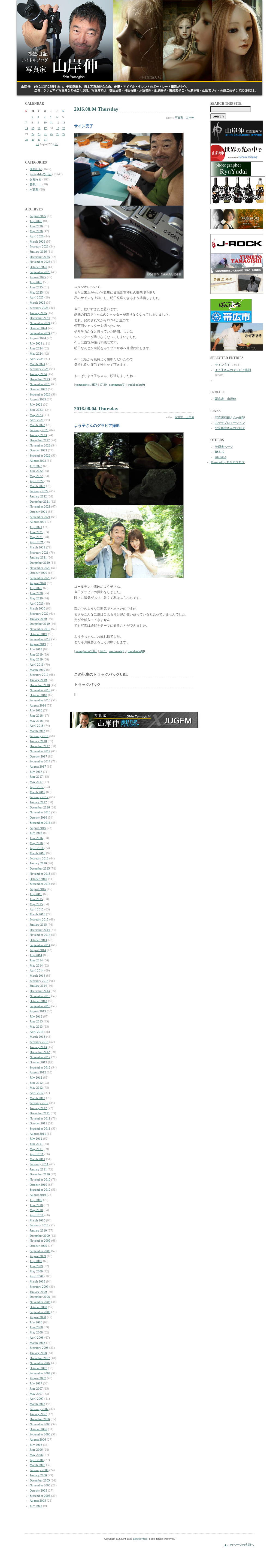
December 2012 (40, 1052)
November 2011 (40, 1118)
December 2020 (40, 562)
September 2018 (40, 700)
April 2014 (37, 970)
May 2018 (36, 720)
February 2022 (39, 491)
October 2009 (38, 1245)
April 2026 (37, 236)
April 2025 (37, 297)
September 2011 (40, 1128)
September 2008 (40, 1312)
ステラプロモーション (230, 422)
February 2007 (39, 1409)
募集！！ (36, 184)
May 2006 (36, 1454)
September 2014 (40, 945)
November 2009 (40, 1240)
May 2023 (36, 415)
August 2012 (38, 1072)
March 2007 (37, 1403)
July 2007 (36, 1383)
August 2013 (38, 1011)
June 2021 (36, 532)
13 (63, 122)
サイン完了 (222, 364)
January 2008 (38, 1352)
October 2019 (38, 634)
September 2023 (40, 394)
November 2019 (40, 628)
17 (45, 128)
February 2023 (39, 430)
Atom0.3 (220, 456)
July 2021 (36, 527)
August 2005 (38, 1500)
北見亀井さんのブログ (230, 428)
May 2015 (36, 904)
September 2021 (40, 516)
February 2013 (39, 1041)
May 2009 (36, 1271)
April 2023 (37, 419)
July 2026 (36, 221)
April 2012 (37, 1092)
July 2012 (36, 1077)
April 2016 (37, 848)
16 (39, 128)
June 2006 (36, 1449)
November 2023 (40, 384)
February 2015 (39, 919)
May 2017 (36, 781)
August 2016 (38, 827)
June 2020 (36, 593)
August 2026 (38, 216)
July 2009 (36, 1261)
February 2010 (39, 1225)
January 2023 (38, 435)
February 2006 (39, 1470)
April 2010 (37, 1215)
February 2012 (39, 1103)
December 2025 (40, 256)
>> (56, 144)
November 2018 (40, 690)
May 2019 (36, 659)
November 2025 (40, 261)
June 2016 (36, 838)
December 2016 (40, 807)
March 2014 (37, 975)
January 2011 (38, 1169)
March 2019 (37, 669)
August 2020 (38, 583)
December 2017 (40, 746)
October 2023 (38, 389)
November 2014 (40, 934)
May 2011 (36, 1149)
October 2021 (38, 511)
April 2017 (37, 787)
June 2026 (36, 226)
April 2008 (37, 1337)
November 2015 (40, 873)
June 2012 (36, 1082)
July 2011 (36, 1138)
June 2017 (36, 776)
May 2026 (36, 231)
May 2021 (36, 537)
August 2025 (38, 277)
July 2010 (36, 1200)
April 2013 (37, 1031)
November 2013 (40, 996)
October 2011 (38, 1123)
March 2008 (37, 1342)
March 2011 (37, 1159)
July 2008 (36, 1322)
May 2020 (36, 598)
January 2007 (38, 1414)
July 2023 (36, 404)
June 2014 (36, 960)
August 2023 (38, 399)
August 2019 (38, 644)
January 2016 (38, 863)
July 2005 (36, 1505)
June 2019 (36, 654)
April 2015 (37, 909)
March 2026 (37, 241)
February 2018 (39, 736)
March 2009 (37, 1281)
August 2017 (38, 766)
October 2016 (38, 817)
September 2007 (40, 1373)
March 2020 (37, 608)
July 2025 (36, 282)
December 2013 (40, 990)
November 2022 (40, 445)
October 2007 (38, 1368)
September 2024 (40, 333)
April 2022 (37, 481)
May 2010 (36, 1210)
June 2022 (36, 470)
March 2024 (37, 364)
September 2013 (40, 1006)
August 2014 (38, 950)
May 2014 (36, 965)
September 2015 (40, 883)
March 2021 (37, 547)
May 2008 (36, 1332)
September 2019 (40, 639)
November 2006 (40, 1424)
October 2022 (38, 450)
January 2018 (38, 741)
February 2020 (39, 613)
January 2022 (38, 496)
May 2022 (36, 476)
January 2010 (38, 1230)
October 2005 (38, 1490)
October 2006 (38, 1429)
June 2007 (36, 1388)
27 (63, 133)
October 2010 (38, 1184)
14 (26, 128)
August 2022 (38, 460)
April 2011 (37, 1154)
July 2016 (36, 832)
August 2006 (38, 1439)
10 (45, 122)
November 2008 (40, 1301)
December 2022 (40, 440)
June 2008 (36, 1327)
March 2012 (37, 1098)
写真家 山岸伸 (184, 117)
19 (57, 128)
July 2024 (36, 343)
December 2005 (40, 1480)
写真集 (34, 189)
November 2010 (40, 1179)
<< (37, 144)
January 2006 (38, 1475)
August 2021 (38, 521)
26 (57, 133)
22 (33, 133)
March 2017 (37, 792)
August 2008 (38, 1317)
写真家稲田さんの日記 (230, 417)
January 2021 (38, 557)
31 (45, 139)
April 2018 (37, 725)
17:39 (103, 384)
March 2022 (37, 486)
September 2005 (40, 1495)
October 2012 (38, 1062)
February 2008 (39, 1347)
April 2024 (37, 358)
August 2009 (38, 1256)
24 (45, 133)
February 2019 (39, 674)
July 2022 (36, 465)
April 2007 (37, 1398)
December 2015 (40, 868)
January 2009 (38, 1291)
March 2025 (37, 302)
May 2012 (36, 1087)
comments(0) (117, 384)
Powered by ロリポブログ (228, 462)
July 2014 (36, 955)
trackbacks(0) (136, 384)
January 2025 (38, 313)
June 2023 (36, 409)
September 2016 (40, 822)
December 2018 (40, 685)
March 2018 (37, 730)
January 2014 (38, 985)
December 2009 (40, 1235)
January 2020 (38, 618)
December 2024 (40, 317)
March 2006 (37, 1465)
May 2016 (36, 843)
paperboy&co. (140, 1538)
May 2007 (36, 1393)
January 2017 (38, 802)
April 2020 (37, 603)
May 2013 (36, 1026)
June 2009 (36, 1266)
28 (26, 139)
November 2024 (40, 323)
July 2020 (36, 588)
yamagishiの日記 (40, 174)
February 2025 (39, 307)
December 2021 (40, 501)
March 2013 (37, 1036)
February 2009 (39, 1286)
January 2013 (38, 1047)
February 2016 (39, 858)
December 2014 (40, 929)
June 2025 (36, 287)
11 (51, 122)
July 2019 (36, 649)
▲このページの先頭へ (239, 1544)
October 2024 (38, 328)
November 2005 (40, 1485)
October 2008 (38, 1307)
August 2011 (38, 1133)
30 (39, 139)
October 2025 (38, 266)
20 (63, 128)
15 (33, 128)
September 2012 (40, 1067)
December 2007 (40, 1358)
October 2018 (38, 695)
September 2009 (40, 1251)
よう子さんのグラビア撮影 (233, 370)
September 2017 (40, 761)
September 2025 (40, 272)
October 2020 (38, 572)
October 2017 (38, 756)
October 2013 (38, 1001)
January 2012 (38, 1108)
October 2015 (38, 878)
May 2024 (36, 353)
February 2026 (39, 246)
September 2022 (40, 455)
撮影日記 (36, 169)
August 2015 (38, 889)
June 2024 (36, 348)
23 (39, 133)
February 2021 (39, 552)
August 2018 (38, 705)
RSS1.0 (219, 451)
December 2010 (40, 1174)
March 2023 (37, 425)
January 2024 (38, 374)
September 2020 (40, 578)
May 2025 (36, 292)
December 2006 (40, 1419)
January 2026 (38, 251)
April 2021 (37, 542)
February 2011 (39, 1164)
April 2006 (37, 1460)
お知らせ (36, 179)
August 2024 (38, 338)
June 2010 (36, 1205)
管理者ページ (224, 446)
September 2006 (40, 1434)
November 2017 (40, 751)
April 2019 (37, 664)
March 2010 (37, 1220)
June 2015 (36, 899)
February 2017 (39, 797)
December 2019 (40, 623)
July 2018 (36, 710)
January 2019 (38, 679)
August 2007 (38, 1378)
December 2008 (40, 1296)
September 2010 (40, 1189)
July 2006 (36, 1444)
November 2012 (40, 1057)
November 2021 (40, 506)
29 (33, 139)
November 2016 (40, 812)
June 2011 (36, 1143)
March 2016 (37, 853)
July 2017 (36, 771)
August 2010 (38, 1194)
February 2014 (39, 980)
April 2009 (37, 1276)
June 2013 (36, 1021)
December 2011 (40, 1113)
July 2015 (36, 894)
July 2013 (36, 1016)
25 (51, 133)
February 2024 (39, 368)
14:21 (103, 651)
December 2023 (40, 379)
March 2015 (37, 914)
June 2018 (36, 715)
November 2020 (40, 567)
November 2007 (40, 1363)
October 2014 (38, 940)
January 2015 (38, 924)
